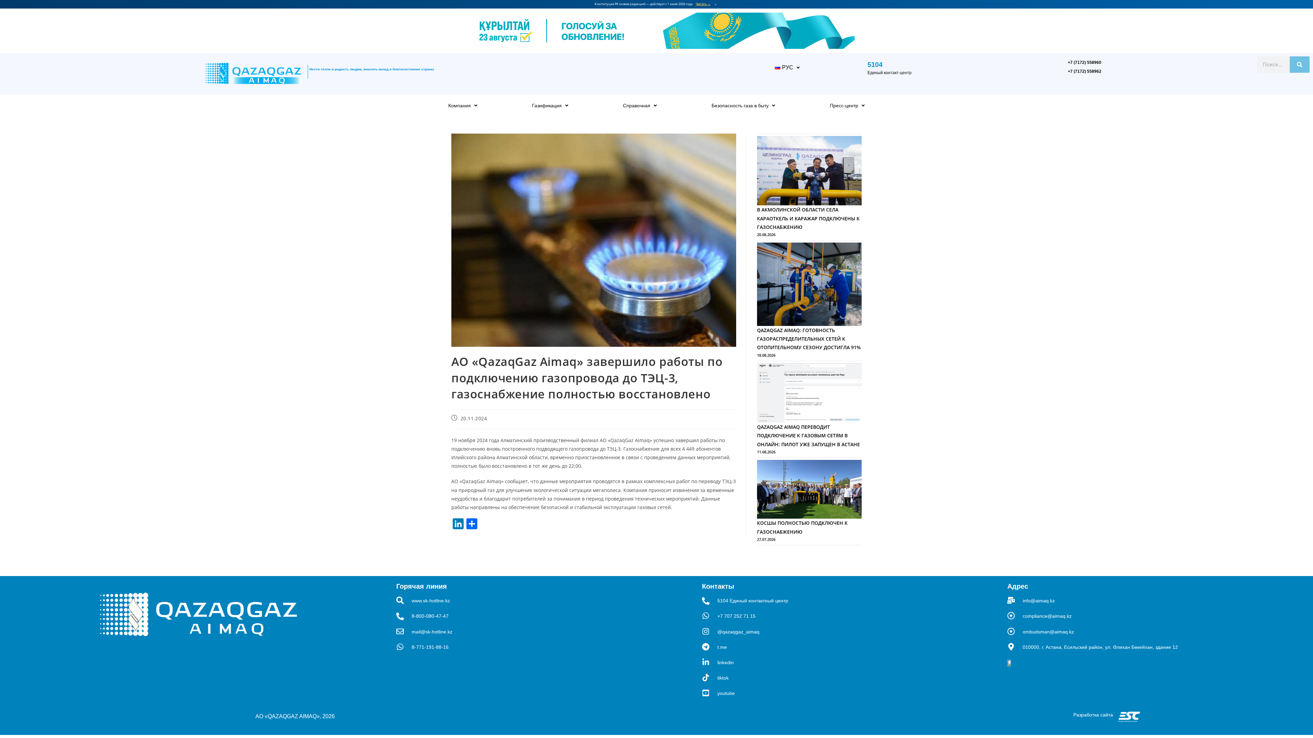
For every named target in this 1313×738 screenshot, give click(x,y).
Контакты (718, 586)
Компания (459, 105)
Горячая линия (421, 586)
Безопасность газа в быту (740, 105)
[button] (787, 68)
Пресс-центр (844, 105)
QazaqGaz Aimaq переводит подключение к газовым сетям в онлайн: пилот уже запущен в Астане (808, 435)
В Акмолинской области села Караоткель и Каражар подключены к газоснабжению (808, 218)
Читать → (703, 4)
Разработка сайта (1093, 715)
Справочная (636, 105)
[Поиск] (1300, 64)
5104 (875, 64)
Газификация (547, 105)
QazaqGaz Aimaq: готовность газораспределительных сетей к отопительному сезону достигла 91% (809, 339)
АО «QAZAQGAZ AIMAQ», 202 (293, 716)
